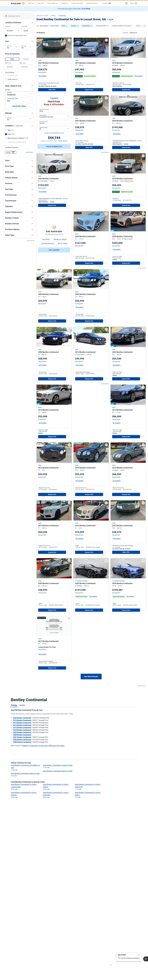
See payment (42, 72)
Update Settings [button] (63, 141)
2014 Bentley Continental (22, 723)
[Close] (138, 955)
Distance (8, 26)
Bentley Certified (82, 581)
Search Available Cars (54, 146)
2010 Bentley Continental (22, 730)
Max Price (23, 63)
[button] (126, 3)
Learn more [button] (29, 152)
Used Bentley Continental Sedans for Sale (57, 771)
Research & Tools (91, 3)
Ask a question (54, 250)
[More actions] (68, 89)
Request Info (89, 89)
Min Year (9, 46)
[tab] (14, 705)
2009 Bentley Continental (22, 732)
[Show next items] (142, 26)
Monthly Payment (44, 109)
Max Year (23, 46)
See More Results (91, 676)
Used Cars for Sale (42, 15)
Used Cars (31, 3)
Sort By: (126, 33)
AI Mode (106, 3)
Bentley (53, 15)
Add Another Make (19, 106)
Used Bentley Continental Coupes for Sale (57, 765)
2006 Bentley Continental (22, 740)
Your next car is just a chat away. (74, 9)
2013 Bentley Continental (22, 725)
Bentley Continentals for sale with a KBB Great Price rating (43, 746)
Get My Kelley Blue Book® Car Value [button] (54, 133)
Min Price (8, 63)
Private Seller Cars (52, 3)
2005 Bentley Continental (22, 742)
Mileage (9, 117)
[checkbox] (11, 75)
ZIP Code (24, 26)
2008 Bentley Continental (22, 735)
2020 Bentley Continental (22, 718)
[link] (42, 76)
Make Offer (52, 89)
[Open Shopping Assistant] (145, 958)
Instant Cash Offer (77, 3)
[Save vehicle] (69, 40)
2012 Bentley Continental (22, 727)
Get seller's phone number (93, 547)
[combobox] (19, 16)
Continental (62, 15)
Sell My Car (64, 3)
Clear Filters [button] (55, 26)
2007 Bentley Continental (22, 737)
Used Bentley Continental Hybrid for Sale (25, 773)
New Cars (41, 3)
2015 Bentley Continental (22, 720)
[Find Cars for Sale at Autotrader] (18, 3)
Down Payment (43, 121)
